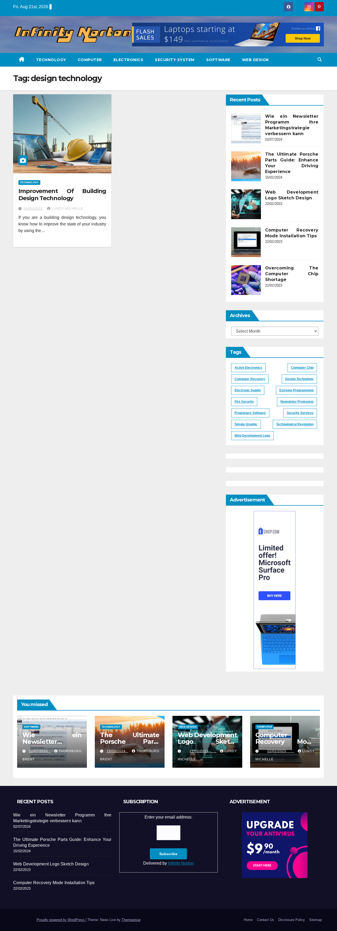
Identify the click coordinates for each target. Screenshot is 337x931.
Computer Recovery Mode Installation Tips (285, 741)
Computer (90, 59)
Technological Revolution (295, 424)
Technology (51, 59)
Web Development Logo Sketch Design (207, 741)
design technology (299, 379)
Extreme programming (296, 390)
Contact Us (265, 920)
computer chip (302, 368)
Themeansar (131, 920)
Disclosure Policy (291, 920)
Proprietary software (250, 413)
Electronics (128, 59)
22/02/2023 (203, 751)
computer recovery (250, 379)
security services (300, 413)
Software (218, 59)
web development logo (252, 435)
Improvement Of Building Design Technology (62, 194)
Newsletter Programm (297, 401)
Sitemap (315, 920)
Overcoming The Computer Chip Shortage (291, 273)
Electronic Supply (248, 390)
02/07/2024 (40, 751)
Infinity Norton (181, 863)
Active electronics (248, 368)
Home (248, 920)
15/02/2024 (117, 751)
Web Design (255, 59)
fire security (244, 401)
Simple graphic (246, 424)
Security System (175, 59)
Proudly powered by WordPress (61, 920)
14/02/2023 (33, 208)
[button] (320, 59)
